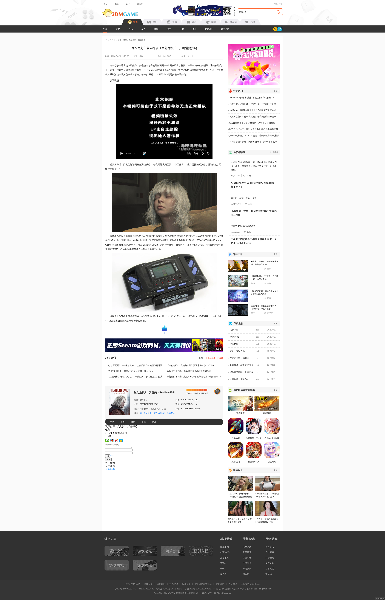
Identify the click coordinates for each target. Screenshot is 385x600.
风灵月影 (225, 29)
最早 (112, 469)
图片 (154, 422)
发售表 (223, 574)
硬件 (143, 29)
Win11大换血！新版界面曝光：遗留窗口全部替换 (252, 123)
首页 (119, 40)
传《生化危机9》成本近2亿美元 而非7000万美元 (130, 371)
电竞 (169, 29)
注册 (280, 4)
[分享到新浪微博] (116, 440)
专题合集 (247, 568)
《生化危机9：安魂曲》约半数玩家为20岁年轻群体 (191, 365)
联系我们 (173, 584)
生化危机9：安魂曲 (214, 358)
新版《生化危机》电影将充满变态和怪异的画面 (189, 371)
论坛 (128, 4)
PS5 (222, 568)
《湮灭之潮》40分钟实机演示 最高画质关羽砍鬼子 (252, 116)
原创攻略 (224, 557)
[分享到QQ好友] (112, 440)
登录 (276, 4)
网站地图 (161, 584)
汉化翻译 (232, 584)
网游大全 (269, 563)
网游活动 (269, 557)
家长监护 (220, 584)
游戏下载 (224, 547)
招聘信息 (148, 584)
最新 (107, 469)
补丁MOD (224, 552)
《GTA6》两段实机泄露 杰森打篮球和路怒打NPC (252, 97)
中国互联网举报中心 (250, 584)
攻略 (133, 422)
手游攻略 (247, 557)
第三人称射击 (159, 413)
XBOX (223, 563)
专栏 (118, 29)
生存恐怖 (171, 413)
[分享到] (121, 440)
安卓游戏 (247, 547)
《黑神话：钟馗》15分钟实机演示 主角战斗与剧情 (252, 104)
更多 (276, 91)
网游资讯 (269, 547)
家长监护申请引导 (203, 584)
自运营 (140, 4)
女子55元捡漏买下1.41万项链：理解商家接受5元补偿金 (254, 136)
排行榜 (246, 574)
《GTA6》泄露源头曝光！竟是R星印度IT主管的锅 (252, 110)
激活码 (268, 574)
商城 (117, 4)
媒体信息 (186, 584)
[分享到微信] (107, 440)
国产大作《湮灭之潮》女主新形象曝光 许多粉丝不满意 (253, 130)
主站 (105, 4)
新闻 (105, 29)
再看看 (275, 152)
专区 (112, 422)
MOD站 (208, 29)
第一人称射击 (145, 413)
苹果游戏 (247, 552)
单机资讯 (132, 40)
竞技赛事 (269, 552)
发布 (108, 459)
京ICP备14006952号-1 (126, 589)
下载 (182, 29)
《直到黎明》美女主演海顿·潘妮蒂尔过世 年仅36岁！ (254, 142)
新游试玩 (269, 568)
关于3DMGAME (132, 584)
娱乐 (131, 29)
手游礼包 (247, 563)
